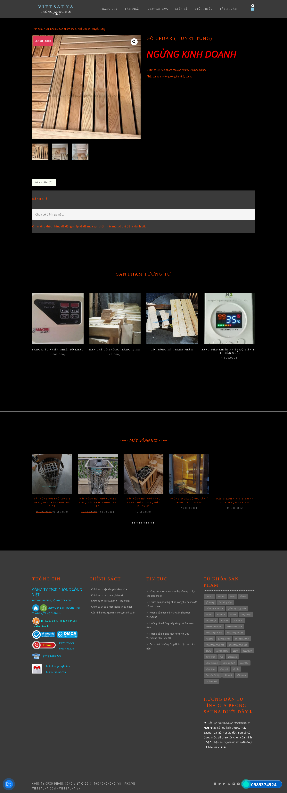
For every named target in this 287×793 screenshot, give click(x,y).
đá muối (228, 675)
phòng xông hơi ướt (238, 644)
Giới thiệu (204, 9)
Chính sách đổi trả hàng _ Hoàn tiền (110, 601)
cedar (232, 596)
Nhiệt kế (209, 638)
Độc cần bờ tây (213, 675)
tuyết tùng (210, 657)
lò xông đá (238, 620)
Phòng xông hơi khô (173, 76)
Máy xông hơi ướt (235, 632)
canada (157, 76)
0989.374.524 (66, 643)
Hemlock (221, 614)
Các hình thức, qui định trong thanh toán (113, 612)
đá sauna (241, 675)
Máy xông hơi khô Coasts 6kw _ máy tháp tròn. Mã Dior (52, 502)
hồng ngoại (246, 614)
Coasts (243, 596)
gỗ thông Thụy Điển (237, 608)
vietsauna (232, 657)
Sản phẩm (133, 9)
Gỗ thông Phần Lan (214, 608)
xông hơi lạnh (229, 663)
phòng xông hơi (242, 638)
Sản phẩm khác (67, 29)
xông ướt (224, 669)
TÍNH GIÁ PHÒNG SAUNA (221, 723)
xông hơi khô (212, 663)
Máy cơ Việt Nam (234, 626)
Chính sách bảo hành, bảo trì (107, 595)
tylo (221, 657)
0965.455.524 (66, 648)
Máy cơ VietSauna (214, 626)
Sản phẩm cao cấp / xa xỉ (174, 70)
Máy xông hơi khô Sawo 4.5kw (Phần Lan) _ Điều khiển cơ (143, 502)
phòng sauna (224, 638)
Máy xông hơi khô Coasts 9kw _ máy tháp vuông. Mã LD (98, 502)
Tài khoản (228, 9)
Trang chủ (109, 9)
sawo (235, 650)
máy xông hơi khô (214, 632)
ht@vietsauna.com (56, 672)
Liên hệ (181, 9)
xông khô (244, 663)
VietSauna (56, 6)
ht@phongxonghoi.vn (58, 666)
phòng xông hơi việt (56, 13)
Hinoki (233, 614)
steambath (247, 650)
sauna (189, 76)
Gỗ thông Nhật (225, 602)
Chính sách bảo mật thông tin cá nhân (112, 606)
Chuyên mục (158, 9)
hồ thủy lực (211, 620)
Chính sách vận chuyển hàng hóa (109, 589)
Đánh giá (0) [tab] (44, 182)
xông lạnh (210, 669)
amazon (209, 596)
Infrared (224, 620)
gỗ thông (210, 602)
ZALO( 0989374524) (230, 742)
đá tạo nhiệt (211, 681)
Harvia (209, 614)
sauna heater (222, 650)
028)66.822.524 (52, 656)
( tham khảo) (241, 723)
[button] (134, 41)
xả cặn (236, 669)
